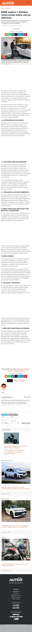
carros (15, 380)
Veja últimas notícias (6, 532)
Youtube (9, 371)
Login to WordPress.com (13, 415)
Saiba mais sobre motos (7, 570)
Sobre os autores (16, 597)
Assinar (3, 423)
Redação (17, 29)
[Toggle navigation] (29, 2)
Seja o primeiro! (26, 400)
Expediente (16, 591)
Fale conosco (16, 599)
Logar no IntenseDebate (4, 415)
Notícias (8, 8)
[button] (6, 34)
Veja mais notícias (5, 493)
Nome (2, 416)
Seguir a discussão (29, 397)
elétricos (21, 380)
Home (3, 8)
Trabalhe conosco (16, 595)
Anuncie (16, 593)
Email (12, 416)
